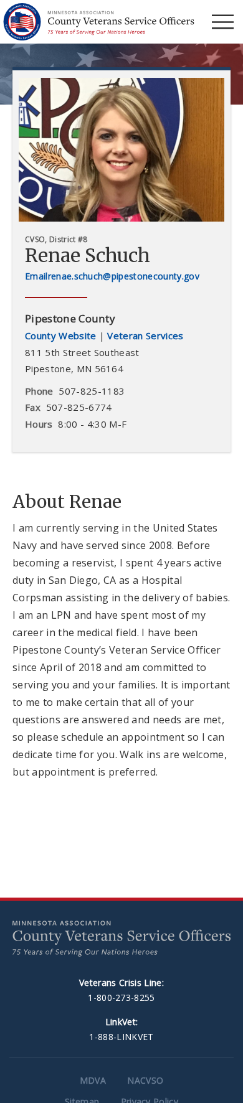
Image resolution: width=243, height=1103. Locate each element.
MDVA (93, 1080)
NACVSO (145, 1080)
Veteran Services (145, 335)
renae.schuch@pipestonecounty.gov (123, 276)
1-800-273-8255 (121, 997)
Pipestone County (70, 318)
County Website (60, 335)
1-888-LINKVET (121, 1037)
